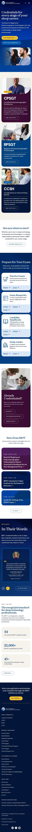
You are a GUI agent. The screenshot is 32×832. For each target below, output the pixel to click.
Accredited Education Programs (9, 746)
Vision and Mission (6, 785)
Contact (3, 795)
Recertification (5, 759)
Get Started (15, 698)
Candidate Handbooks (7, 738)
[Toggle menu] (29, 3)
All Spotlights (22, 588)
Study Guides (4, 741)
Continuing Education (13, 416)
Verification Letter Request (8, 766)
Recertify (9, 411)
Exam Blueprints (5, 736)
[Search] (25, 3)
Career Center (10, 421)
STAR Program (5, 743)
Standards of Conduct (7, 819)
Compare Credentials (15, 244)
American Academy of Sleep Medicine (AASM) (13, 803)
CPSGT (5, 307)
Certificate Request (6, 769)
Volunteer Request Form (7, 751)
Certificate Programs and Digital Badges (11, 772)
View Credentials (9, 38)
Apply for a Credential (10, 43)
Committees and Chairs (7, 787)
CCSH (15, 288)
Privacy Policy (4, 824)
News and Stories (5, 792)
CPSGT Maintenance (6, 774)
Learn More (7, 673)
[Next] (8, 588)
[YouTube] (19, 828)
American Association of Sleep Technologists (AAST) (15, 805)
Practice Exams (5, 733)
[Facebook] (16, 828)
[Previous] (3, 588)
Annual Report (5, 790)
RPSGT (5, 288)
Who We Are (4, 782)
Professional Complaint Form (8, 821)
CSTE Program (5, 748)
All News (15, 511)
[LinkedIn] (12, 828)
